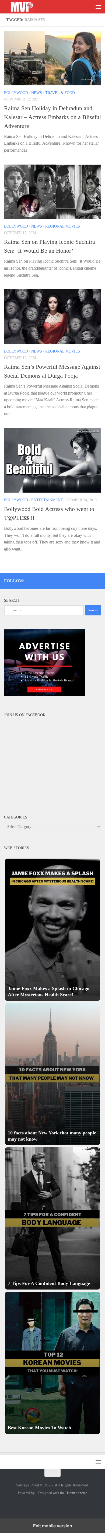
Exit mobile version (52, 1525)
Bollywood (16, 93)
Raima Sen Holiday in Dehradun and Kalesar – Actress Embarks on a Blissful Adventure (52, 117)
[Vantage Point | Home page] (28, 7)
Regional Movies (62, 226)
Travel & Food (60, 93)
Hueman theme (76, 1493)
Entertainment (47, 500)
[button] (52, 930)
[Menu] (98, 6)
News (36, 93)
